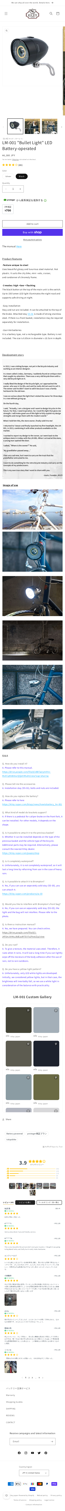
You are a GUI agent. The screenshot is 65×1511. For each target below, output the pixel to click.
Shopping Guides (14, 1402)
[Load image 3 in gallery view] (32, 126)
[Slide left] (3, 127)
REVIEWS (10, 1415)
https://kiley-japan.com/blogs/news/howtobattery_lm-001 (32, 804)
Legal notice (49, 1500)
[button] (6, 13)
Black (21, 176)
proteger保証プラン (37, 1133)
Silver (9, 177)
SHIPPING (11, 1408)
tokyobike (11, 1139)
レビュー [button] (8, 1202)
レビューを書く (25, 1202)
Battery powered (14, 1133)
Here (19, 246)
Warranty (10, 1395)
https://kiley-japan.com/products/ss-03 (22, 893)
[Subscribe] (52, 1441)
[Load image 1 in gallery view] (15, 126)
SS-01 (30, 313)
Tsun (61, 1147)
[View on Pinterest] (28, 1010)
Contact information (34, 1504)
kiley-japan (13, 1495)
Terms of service (20, 1500)
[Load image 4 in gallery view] (49, 126)
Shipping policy (35, 1500)
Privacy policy (56, 1495)
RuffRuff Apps (50, 1147)
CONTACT (10, 1422)
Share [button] (8, 1119)
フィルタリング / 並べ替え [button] (48, 1202)
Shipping (15, 159)
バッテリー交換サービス (18, 1388)
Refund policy (42, 1495)
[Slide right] (61, 127)
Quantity (6, 183)
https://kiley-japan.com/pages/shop (20, 853)
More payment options (32, 239)
